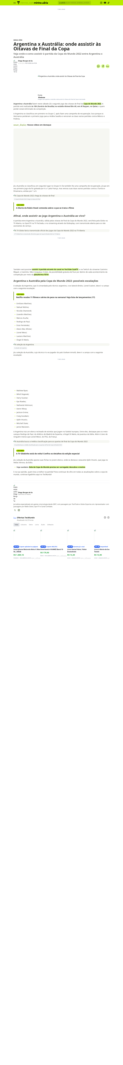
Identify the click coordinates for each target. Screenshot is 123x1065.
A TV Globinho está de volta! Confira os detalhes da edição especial (48, 453)
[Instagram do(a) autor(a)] (18, 510)
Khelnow (41, 97)
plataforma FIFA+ (41, 274)
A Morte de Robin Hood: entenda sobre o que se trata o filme (45, 208)
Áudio (43, 525)
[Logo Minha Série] (41, 3)
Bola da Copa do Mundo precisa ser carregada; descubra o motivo (57, 467)
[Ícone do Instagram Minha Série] (101, 3)
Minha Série (17, 40)
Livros (37, 525)
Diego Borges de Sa (25, 61)
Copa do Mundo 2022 (92, 104)
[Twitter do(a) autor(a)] (15, 510)
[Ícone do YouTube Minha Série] (105, 3)
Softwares (50, 525)
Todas (16, 525)
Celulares (24, 525)
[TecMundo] (18, 2)
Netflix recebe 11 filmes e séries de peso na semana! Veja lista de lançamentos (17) (55, 297)
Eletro (31, 525)
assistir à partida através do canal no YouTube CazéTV (55, 269)
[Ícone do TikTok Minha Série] (109, 3)
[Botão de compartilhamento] (98, 66)
